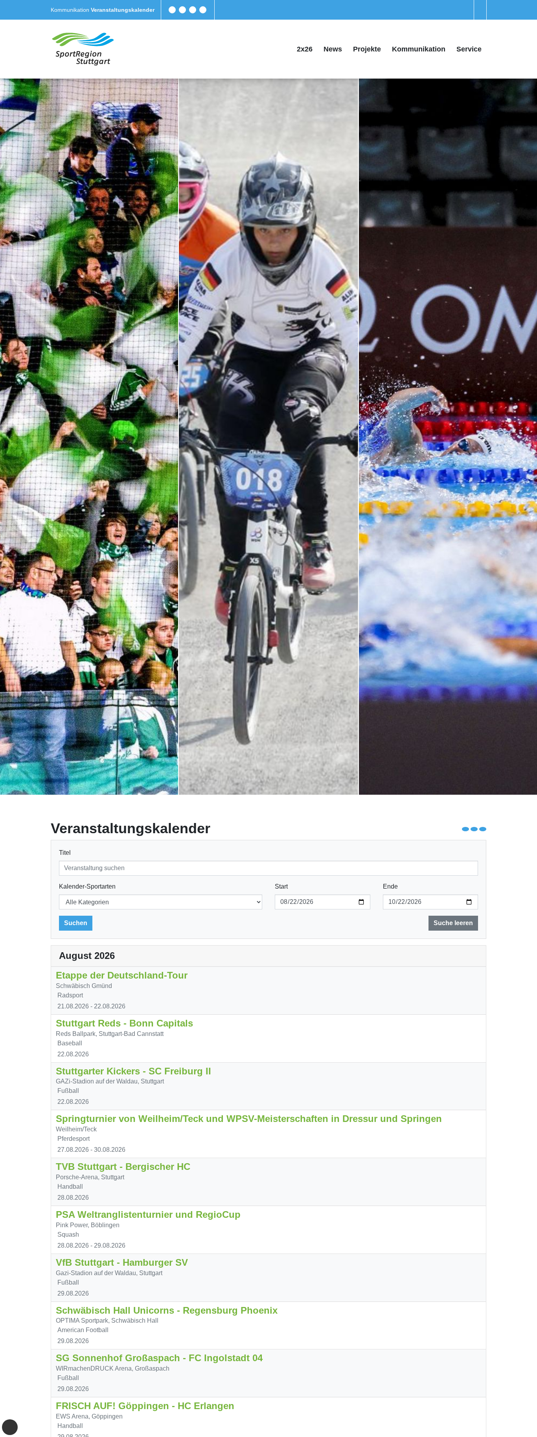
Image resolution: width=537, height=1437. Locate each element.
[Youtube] (202, 9)
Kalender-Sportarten (87, 886)
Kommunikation (71, 10)
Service (469, 49)
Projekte (367, 49)
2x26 (305, 49)
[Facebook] (172, 9)
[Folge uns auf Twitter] (182, 9)
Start (281, 886)
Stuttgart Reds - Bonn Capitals (124, 1023)
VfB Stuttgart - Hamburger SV (122, 1262)
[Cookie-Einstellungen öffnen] (10, 1427)
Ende (390, 886)
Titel (65, 852)
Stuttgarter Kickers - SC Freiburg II (133, 1071)
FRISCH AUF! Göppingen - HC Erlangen (145, 1405)
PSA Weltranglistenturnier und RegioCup (148, 1214)
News (333, 49)
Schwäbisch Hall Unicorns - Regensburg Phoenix (167, 1310)
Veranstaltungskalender (122, 10)
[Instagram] (192, 9)
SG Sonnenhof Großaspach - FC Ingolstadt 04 (159, 1358)
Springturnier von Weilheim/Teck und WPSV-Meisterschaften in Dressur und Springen (249, 1118)
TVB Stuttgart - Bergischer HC (123, 1166)
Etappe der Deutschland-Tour (122, 975)
